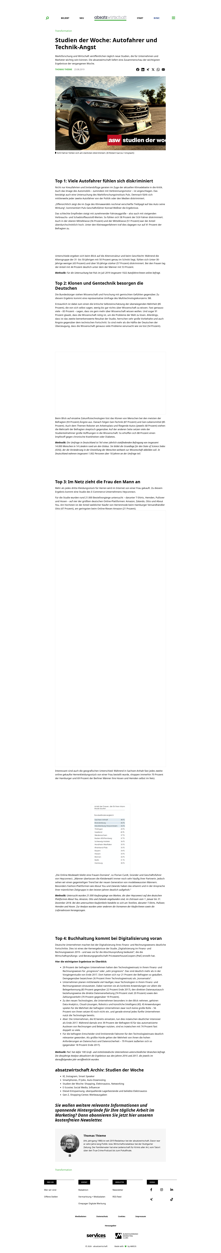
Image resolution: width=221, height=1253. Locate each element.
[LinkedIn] (142, 69)
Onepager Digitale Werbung (92, 1203)
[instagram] (162, 1189)
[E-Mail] (163, 69)
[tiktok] (172, 1199)
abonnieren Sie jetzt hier (112, 1115)
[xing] (152, 1199)
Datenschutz (102, 1216)
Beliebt (65, 18)
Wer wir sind (50, 1189)
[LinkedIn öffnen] (70, 1156)
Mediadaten (80, 1216)
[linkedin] (172, 1189)
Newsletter (118, 1189)
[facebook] (152, 1189)
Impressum (140, 1216)
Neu (82, 18)
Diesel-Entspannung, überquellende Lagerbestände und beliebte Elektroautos (105, 1091)
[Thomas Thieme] (69, 1143)
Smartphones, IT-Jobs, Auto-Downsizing (84, 1079)
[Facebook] (137, 69)
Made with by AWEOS (125, 1246)
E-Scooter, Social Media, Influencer (81, 1087)
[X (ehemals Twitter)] (153, 69)
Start (140, 18)
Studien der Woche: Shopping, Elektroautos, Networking (93, 1083)
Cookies (121, 1216)
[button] (47, 18)
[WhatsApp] (158, 69)
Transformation (63, 30)
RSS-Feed (117, 1196)
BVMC (157, 18)
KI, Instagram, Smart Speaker (79, 1076)
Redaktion (83, 1189)
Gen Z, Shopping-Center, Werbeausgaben (85, 1094)
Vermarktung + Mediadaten (91, 1196)
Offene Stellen (51, 1196)
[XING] (148, 69)
